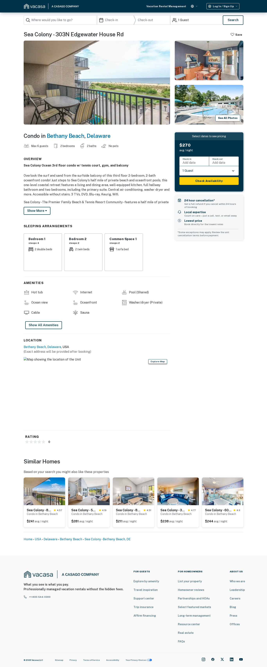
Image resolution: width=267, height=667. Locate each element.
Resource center (189, 624)
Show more (36, 211)
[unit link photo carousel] (44, 491)
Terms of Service (91, 660)
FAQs (181, 641)
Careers (235, 598)
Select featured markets (194, 607)
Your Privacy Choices (136, 660)
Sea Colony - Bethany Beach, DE (107, 539)
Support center (144, 598)
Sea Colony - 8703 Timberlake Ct (129, 510)
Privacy (73, 660)
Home (28, 539)
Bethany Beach (65, 136)
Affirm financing (145, 615)
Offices (235, 624)
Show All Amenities (43, 325)
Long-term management (194, 615)
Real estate (186, 632)
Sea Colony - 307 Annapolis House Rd (173, 510)
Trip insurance (143, 607)
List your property (190, 581)
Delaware (98, 136)
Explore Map (158, 361)
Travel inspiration (146, 589)
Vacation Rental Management (166, 6)
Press (233, 615)
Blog (233, 607)
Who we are (237, 581)
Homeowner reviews (191, 589)
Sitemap (59, 660)
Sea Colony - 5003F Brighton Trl (84, 510)
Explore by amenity (146, 581)
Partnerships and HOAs (194, 598)
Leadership (237, 589)
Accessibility (112, 660)
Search (233, 20)
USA (38, 539)
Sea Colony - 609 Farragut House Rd (218, 510)
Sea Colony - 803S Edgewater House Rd (39, 510)
